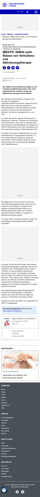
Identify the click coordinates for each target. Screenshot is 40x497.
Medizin (10, 34)
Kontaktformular (6, 476)
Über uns (4, 466)
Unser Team (5, 469)
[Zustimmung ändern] (4, 490)
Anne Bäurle (10, 72)
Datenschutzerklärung (8, 448)
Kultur (3, 400)
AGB (2, 443)
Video (3, 425)
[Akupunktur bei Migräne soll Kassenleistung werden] (20, 366)
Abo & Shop (5, 431)
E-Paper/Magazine (7, 418)
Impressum (5, 446)
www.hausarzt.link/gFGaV (12, 311)
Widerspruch (5, 451)
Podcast (4, 423)
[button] (37, 365)
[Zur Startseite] (13, 4)
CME (2, 408)
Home (3, 34)
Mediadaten (5, 471)
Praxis (3, 395)
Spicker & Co (5, 405)
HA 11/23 (8, 80)
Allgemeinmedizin (22, 34)
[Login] (27, 11)
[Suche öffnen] (22, 11)
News (3, 389)
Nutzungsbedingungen (8, 456)
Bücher (3, 433)
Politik (3, 392)
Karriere (3, 474)
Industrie (4, 403)
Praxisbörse (5, 428)
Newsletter (4, 420)
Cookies (4, 454)
